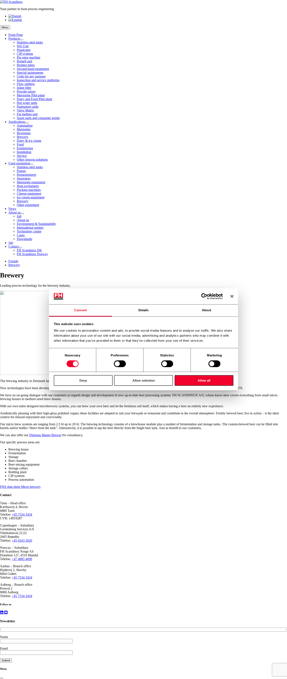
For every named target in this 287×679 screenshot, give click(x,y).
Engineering (25, 148)
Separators (24, 178)
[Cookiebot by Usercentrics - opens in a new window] (204, 296)
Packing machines (29, 190)
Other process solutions (32, 159)
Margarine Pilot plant (31, 95)
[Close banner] (231, 296)
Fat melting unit (27, 114)
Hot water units (27, 103)
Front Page (15, 35)
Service (22, 156)
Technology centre (29, 231)
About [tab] (206, 310)
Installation (24, 152)
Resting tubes (26, 65)
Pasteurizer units (27, 106)
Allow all (204, 380)
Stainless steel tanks (30, 42)
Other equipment (28, 205)
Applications (16, 121)
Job (19, 216)
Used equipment (19, 163)
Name (4, 637)
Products (14, 38)
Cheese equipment (29, 193)
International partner (30, 227)
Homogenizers (26, 174)
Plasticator (23, 50)
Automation (25, 125)
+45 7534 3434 (22, 514)
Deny (83, 380)
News (12, 208)
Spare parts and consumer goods (38, 118)
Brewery (22, 137)
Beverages (24, 133)
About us (14, 212)
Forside (13, 261)
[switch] (120, 363)
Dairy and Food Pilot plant (34, 99)
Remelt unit (24, 61)
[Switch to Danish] (14, 16)
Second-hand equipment (33, 69)
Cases (21, 235)
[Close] (1, 678)
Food (20, 144)
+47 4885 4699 (22, 559)
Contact (13, 246)
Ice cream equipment (30, 197)
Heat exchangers (28, 186)
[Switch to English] (15, 20)
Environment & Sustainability (36, 224)
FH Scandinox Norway (32, 254)
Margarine (23, 129)
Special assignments (30, 72)
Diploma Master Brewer (45, 435)
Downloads (24, 239)
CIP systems (25, 53)
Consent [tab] (80, 310)
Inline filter (24, 87)
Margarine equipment (31, 182)
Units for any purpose (31, 76)
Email (4, 648)
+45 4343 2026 (22, 540)
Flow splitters (26, 84)
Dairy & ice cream (29, 140)
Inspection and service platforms (38, 80)
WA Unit (23, 46)
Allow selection (143, 380)
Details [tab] (143, 310)
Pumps (21, 171)
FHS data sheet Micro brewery (20, 487)
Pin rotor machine (28, 57)
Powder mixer (26, 91)
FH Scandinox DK (29, 250)
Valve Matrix (25, 110)
